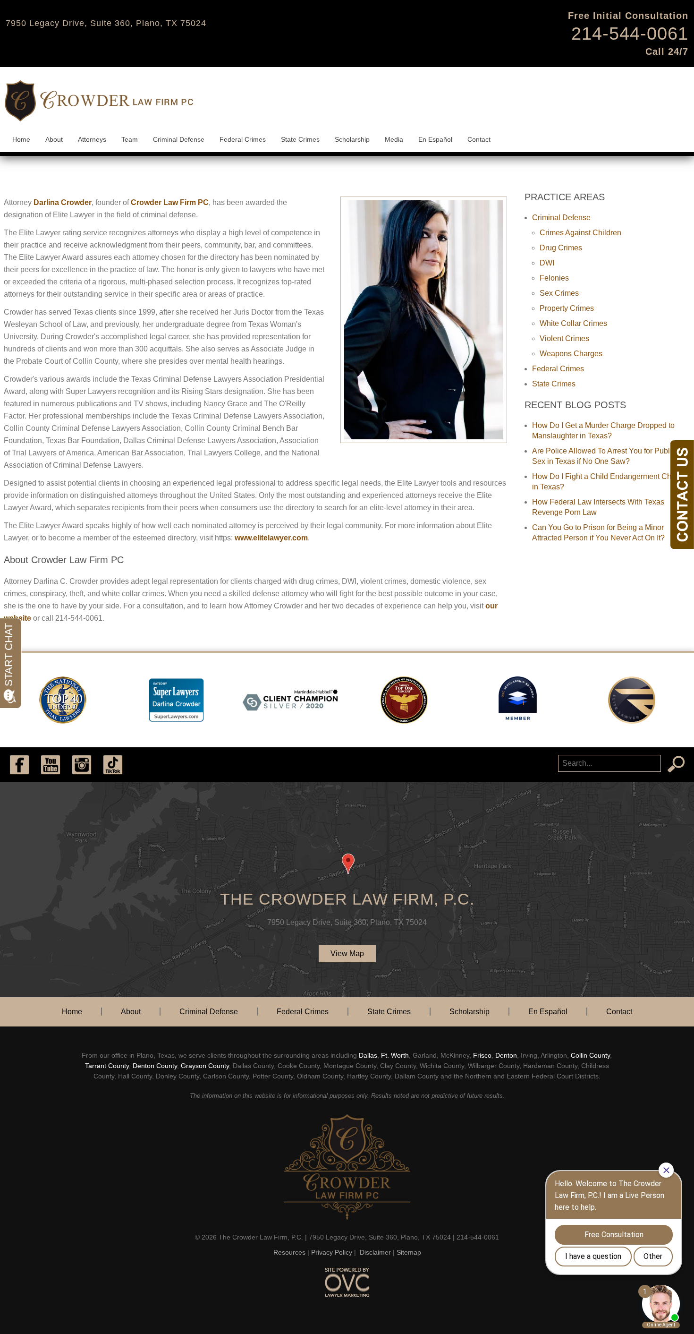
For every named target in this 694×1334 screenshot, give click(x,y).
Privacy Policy (331, 1252)
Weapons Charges (571, 354)
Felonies (554, 278)
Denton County (155, 1065)
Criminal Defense (178, 139)
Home (21, 139)
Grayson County (205, 1065)
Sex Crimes (559, 293)
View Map (347, 953)
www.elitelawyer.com (270, 538)
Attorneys (92, 139)
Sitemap (409, 1252)
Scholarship (352, 139)
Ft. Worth (395, 1055)
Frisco (482, 1055)
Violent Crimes (564, 338)
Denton (506, 1055)
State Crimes (300, 139)
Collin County (590, 1055)
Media (394, 139)
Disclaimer (375, 1252)
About (54, 139)
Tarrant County (107, 1065)
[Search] (676, 764)
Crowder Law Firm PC (170, 202)
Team (129, 139)
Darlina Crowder (63, 202)
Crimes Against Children (580, 233)
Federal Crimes (243, 139)
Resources (289, 1252)
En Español (435, 139)
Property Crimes (567, 308)
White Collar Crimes (573, 323)
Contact (479, 139)
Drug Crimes (561, 248)
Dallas (368, 1055)
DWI (547, 263)
